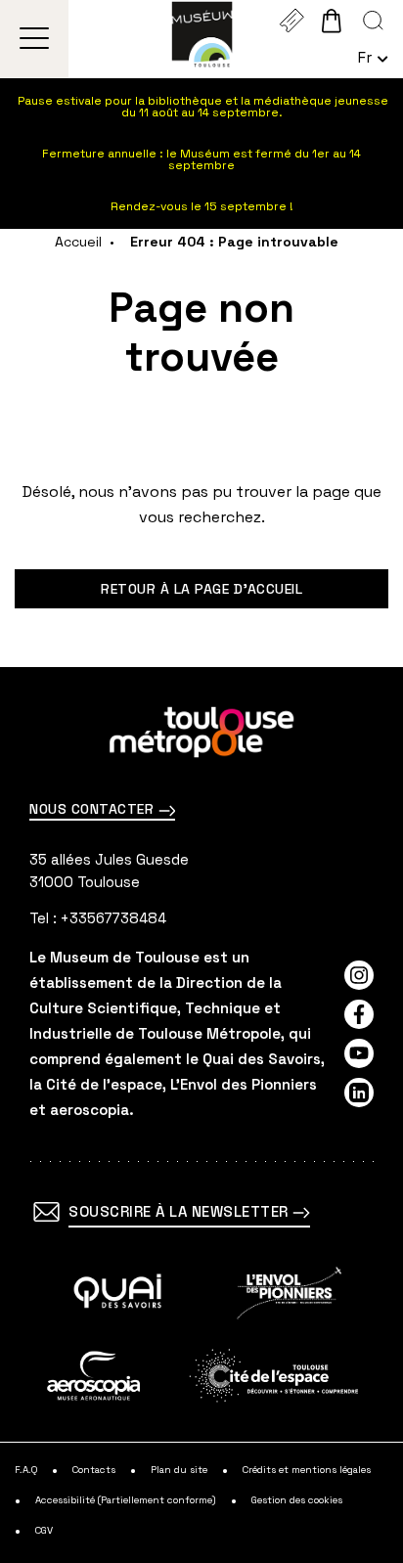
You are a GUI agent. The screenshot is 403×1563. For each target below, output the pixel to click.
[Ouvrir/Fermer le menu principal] (35, 39)
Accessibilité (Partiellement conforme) (125, 1500)
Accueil (78, 241)
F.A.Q (26, 1470)
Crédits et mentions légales (307, 1470)
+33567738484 (113, 918)
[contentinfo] (201, 1115)
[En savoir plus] (118, 1293)
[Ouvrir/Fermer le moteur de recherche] (373, 20)
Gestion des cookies (296, 1500)
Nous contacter (93, 809)
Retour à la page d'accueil (201, 589)
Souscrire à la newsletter (180, 1211)
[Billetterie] (291, 20)
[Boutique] (331, 20)
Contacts (93, 1470)
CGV (44, 1531)
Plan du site (179, 1470)
